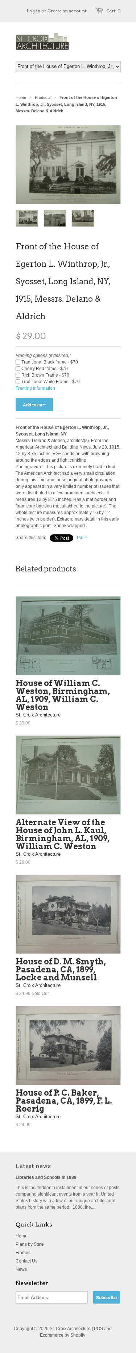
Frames (23, 1252)
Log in (33, 10)
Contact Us (26, 1261)
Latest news (33, 1166)
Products (43, 97)
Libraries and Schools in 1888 (46, 1177)
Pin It (82, 537)
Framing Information (35, 388)
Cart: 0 (113, 10)
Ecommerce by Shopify (62, 1335)
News (21, 1269)
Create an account (67, 10)
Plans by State (30, 1244)
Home (22, 1235)
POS (98, 1328)
